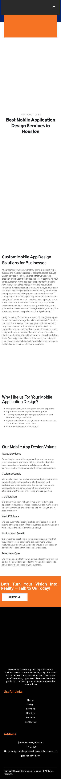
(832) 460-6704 (31, 755)
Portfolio (30, 717)
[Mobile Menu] (54, 7)
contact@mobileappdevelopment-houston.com (32, 751)
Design (30, 704)
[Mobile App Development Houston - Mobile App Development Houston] (13, 7)
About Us (30, 713)
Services (30, 708)
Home (30, 700)
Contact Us (30, 721)
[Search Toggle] (46, 7)
